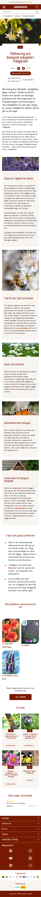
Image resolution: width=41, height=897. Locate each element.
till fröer (20, 697)
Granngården (8, 16)
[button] (28, 2)
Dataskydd (12, 894)
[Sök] (37, 11)
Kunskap (17, 16)
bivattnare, (16, 387)
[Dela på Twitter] (23, 68)
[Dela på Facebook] (18, 68)
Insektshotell (10, 745)
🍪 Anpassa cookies (25, 894)
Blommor (12, 568)
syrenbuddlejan (22, 328)
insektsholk (16, 488)
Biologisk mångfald (28, 16)
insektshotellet (20, 508)
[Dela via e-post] (28, 68)
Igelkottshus (29, 745)
